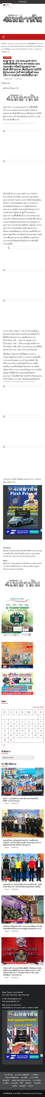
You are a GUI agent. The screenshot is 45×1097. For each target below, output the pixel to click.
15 (41, 726)
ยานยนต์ (14, 1083)
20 (29, 731)
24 (11, 735)
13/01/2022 (18, 78)
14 (35, 726)
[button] (3, 36)
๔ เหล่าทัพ (34, 1077)
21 (35, 731)
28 (35, 735)
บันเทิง (14, 1086)
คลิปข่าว (28, 1083)
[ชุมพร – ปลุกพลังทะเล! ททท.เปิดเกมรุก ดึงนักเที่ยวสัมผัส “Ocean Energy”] (22, 782)
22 (41, 731)
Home (30, 1086)
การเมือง (5, 1083)
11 (17, 726)
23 (5, 735)
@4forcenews (8, 78)
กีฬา (21, 1083)
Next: (22, 565)
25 (17, 735)
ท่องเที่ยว (24, 1077)
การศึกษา (35, 1075)
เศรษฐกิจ (6, 1080)
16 (5, 731)
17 (11, 731)
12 (22, 726)
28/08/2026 (14, 803)
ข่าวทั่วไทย (7, 57)
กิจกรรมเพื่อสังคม (12, 1077)
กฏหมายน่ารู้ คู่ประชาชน (21, 1080)
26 (22, 735)
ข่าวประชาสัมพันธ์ (9, 793)
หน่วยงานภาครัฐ (21, 920)
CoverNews (26, 1093)
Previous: (22, 552)
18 (17, 731)
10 (11, 726)
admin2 (7, 803)
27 (29, 735)
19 (22, 731)
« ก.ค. (3, 745)
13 (29, 726)
